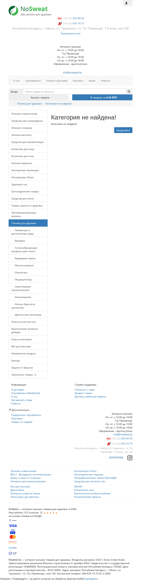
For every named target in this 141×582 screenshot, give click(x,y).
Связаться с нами (84, 389)
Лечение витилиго (21, 134)
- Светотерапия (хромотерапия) (21, 288)
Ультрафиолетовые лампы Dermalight (95, 477)
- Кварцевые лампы (23, 258)
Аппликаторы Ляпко (22, 177)
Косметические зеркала (87, 496)
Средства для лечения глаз (89, 481)
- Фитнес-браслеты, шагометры (23, 305)
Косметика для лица (22, 149)
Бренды (15, 360)
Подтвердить (91, 578)
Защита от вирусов (22, 367)
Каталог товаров (39, 97)
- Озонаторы (19, 272)
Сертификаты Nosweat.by (25, 393)
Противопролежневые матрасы (23, 214)
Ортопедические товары (25, 191)
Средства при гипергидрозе (27, 120)
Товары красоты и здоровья (27, 205)
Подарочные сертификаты (25, 415)
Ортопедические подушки (88, 474)
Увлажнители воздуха (23, 353)
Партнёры (16, 418)
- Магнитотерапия (22, 265)
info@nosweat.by (72, 72)
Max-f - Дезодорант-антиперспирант (30, 474)
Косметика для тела (22, 156)
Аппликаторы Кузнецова (25, 170)
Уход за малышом (21, 339)
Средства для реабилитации (27, 142)
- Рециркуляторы (21, 279)
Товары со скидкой (21, 421)
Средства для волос (22, 198)
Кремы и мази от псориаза (25, 477)
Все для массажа (20, 486)
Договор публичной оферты (90, 396)
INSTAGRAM (116, 457)
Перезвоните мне (70, 33)
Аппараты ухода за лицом (25, 493)
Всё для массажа (21, 346)
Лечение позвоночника (24, 113)
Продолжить (123, 130)
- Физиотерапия (21, 297)
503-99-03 (121, 438)
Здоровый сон (19, 184)
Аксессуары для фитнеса (24, 496)
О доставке (17, 389)
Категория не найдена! (59, 103)
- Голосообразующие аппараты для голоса (24, 249)
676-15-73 (121, 443)
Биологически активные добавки (24, 330)
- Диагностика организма (26, 314)
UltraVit (78, 486)
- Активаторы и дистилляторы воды (22, 231)
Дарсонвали (17, 490)
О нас (14, 396)
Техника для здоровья (29, 103)
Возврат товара (83, 393)
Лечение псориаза (21, 127)
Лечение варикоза (21, 163)
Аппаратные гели (84, 490)
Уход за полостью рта (23, 321)
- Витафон (18, 240)
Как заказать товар (21, 400)
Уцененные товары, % (23, 374)
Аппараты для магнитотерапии (28, 481)
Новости (15, 403)
